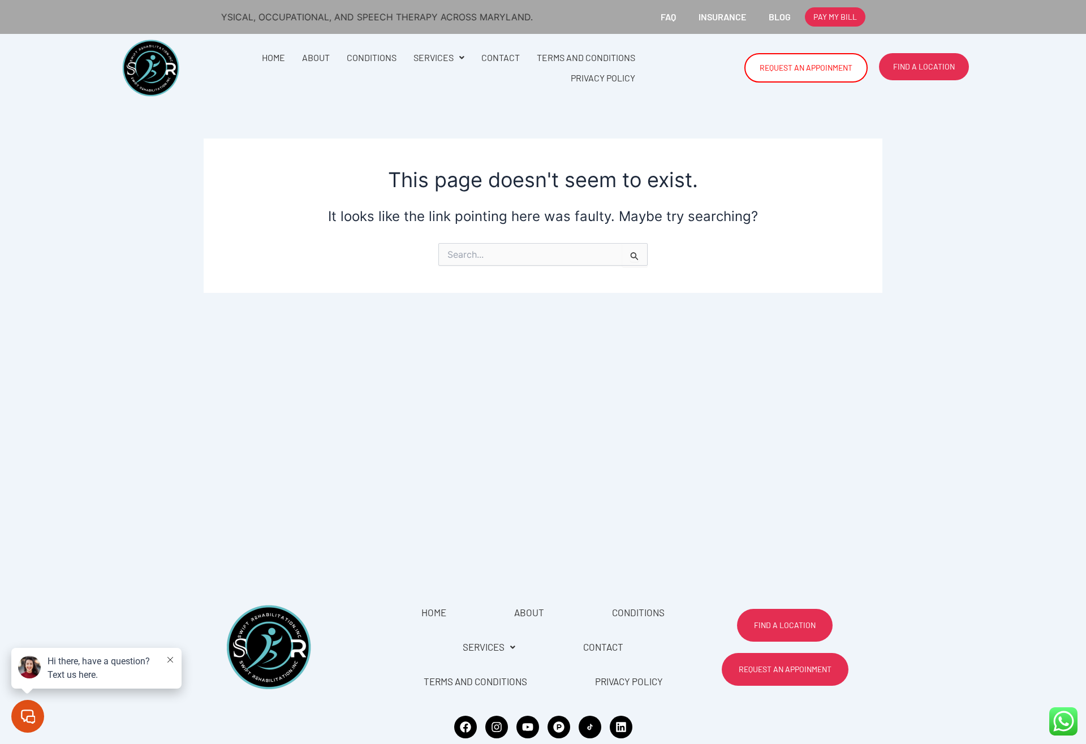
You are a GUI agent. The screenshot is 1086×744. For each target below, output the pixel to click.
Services (433, 57)
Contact (500, 57)
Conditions (372, 57)
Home (273, 57)
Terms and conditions (586, 57)
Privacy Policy (603, 77)
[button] (439, 57)
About (316, 57)
